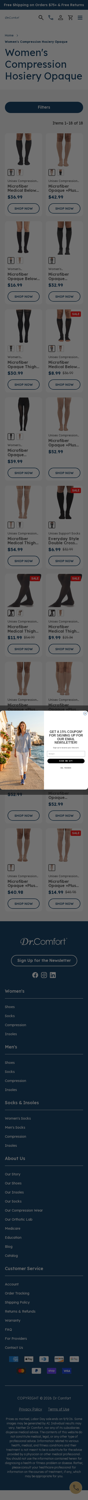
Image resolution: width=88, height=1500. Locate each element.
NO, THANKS (66, 767)
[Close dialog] (85, 713)
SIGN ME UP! (66, 761)
